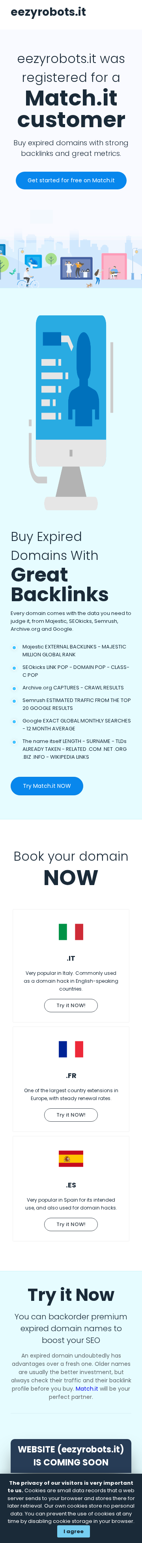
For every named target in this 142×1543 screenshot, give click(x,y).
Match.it (87, 1389)
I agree (74, 1531)
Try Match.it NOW (47, 786)
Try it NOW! (71, 1005)
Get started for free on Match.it (71, 180)
